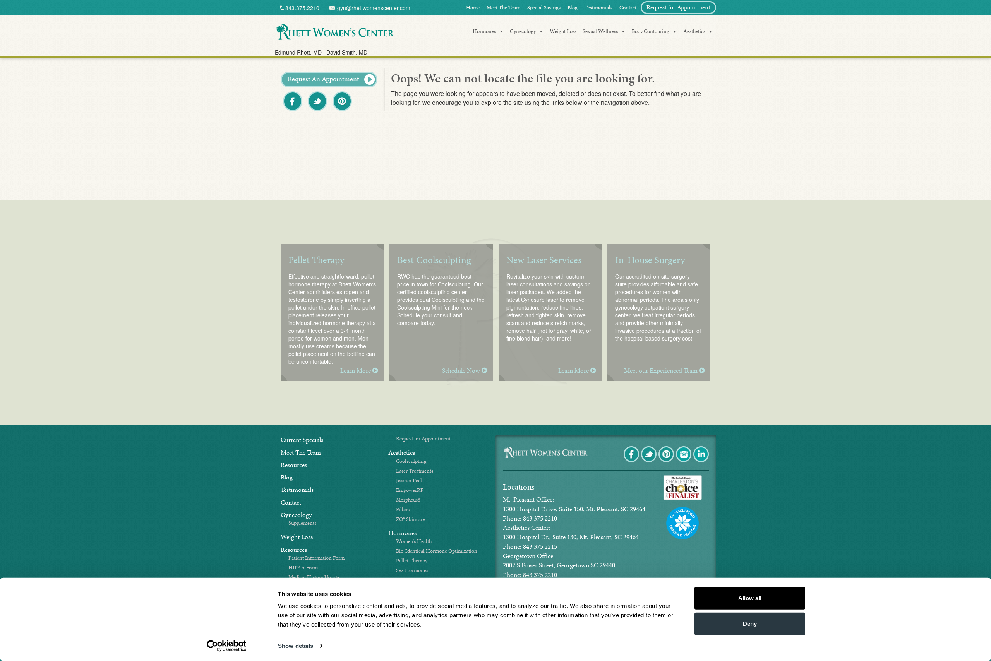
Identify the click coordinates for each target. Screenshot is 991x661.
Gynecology (523, 31)
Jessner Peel (409, 480)
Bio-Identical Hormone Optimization (436, 551)
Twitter (317, 110)
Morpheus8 (408, 499)
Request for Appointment (678, 7)
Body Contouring (650, 31)
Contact (627, 7)
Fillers (403, 509)
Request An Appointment (324, 79)
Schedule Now (462, 370)
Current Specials (302, 439)
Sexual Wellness (600, 31)
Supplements (302, 523)
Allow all (749, 598)
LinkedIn (701, 461)
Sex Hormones (412, 570)
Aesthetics (694, 31)
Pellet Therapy (411, 560)
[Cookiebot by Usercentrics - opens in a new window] (227, 646)
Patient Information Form (316, 558)
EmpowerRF (409, 490)
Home (473, 7)
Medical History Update (313, 577)
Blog (573, 7)
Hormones (484, 31)
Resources (294, 464)
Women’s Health (414, 541)
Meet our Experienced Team (661, 370)
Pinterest (343, 110)
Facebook (293, 110)
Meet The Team (503, 7)
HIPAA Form (303, 567)
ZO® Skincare (410, 519)
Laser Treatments (414, 470)
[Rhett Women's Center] (335, 31)
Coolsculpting (411, 461)
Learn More (356, 370)
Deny (750, 623)
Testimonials (598, 7)
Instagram (684, 461)
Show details (295, 645)
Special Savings (544, 7)
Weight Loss (563, 31)
